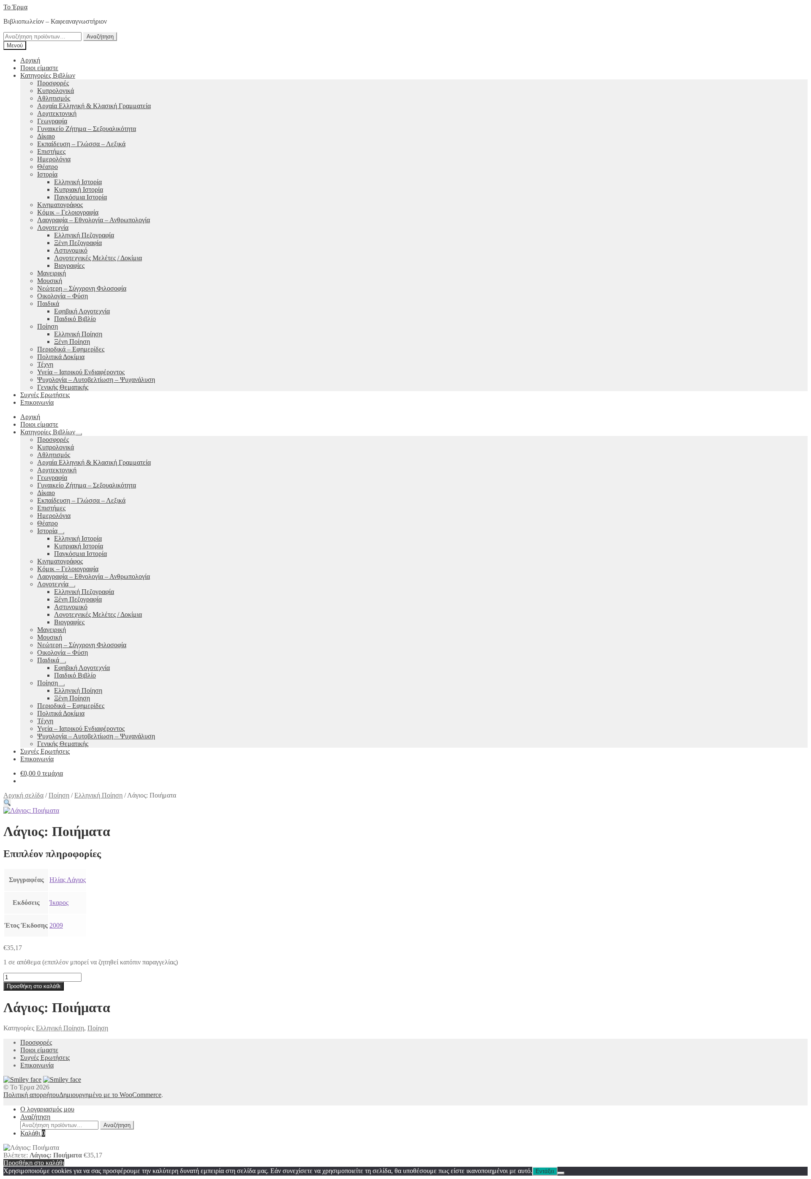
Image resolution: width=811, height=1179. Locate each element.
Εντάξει (545, 1171)
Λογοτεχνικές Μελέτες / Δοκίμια (98, 257)
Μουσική (49, 280)
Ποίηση (47, 326)
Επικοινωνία (37, 402)
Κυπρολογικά (55, 90)
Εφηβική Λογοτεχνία (82, 311)
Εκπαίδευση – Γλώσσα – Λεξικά (81, 143)
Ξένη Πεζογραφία (78, 242)
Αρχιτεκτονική (56, 113)
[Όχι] (561, 1173)
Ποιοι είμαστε (39, 67)
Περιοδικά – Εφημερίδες (70, 349)
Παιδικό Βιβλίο (75, 318)
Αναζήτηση (100, 36)
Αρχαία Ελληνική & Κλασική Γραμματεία (94, 105)
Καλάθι (32, 1133)
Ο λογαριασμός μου (47, 1109)
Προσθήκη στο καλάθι (33, 986)
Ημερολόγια (54, 159)
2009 (56, 925)
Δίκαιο (46, 136)
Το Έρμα (15, 7)
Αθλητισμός (53, 98)
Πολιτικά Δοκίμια (60, 356)
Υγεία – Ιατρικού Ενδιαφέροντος (81, 372)
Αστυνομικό (70, 250)
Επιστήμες (51, 151)
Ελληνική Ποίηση (78, 334)
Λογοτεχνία (52, 227)
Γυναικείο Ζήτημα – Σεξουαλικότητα (86, 128)
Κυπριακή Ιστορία (78, 189)
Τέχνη (45, 364)
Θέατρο (47, 166)
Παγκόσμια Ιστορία (80, 197)
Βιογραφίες (69, 265)
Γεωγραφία (52, 121)
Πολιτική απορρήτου (31, 1094)
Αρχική (30, 60)
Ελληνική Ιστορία (78, 181)
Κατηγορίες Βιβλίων (47, 75)
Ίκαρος (58, 902)
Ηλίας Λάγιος (67, 879)
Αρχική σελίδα (23, 795)
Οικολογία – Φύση (62, 296)
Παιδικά (48, 303)
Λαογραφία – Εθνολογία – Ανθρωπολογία (93, 219)
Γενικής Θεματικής (62, 387)
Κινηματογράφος (60, 204)
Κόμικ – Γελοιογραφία (67, 212)
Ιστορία (47, 174)
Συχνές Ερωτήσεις (45, 394)
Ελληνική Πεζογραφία (84, 235)
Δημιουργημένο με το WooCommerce (110, 1094)
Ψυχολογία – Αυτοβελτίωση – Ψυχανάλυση (96, 379)
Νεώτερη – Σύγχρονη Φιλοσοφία (81, 288)
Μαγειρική (51, 273)
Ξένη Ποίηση (72, 341)
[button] (7, 802)
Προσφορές (53, 83)
